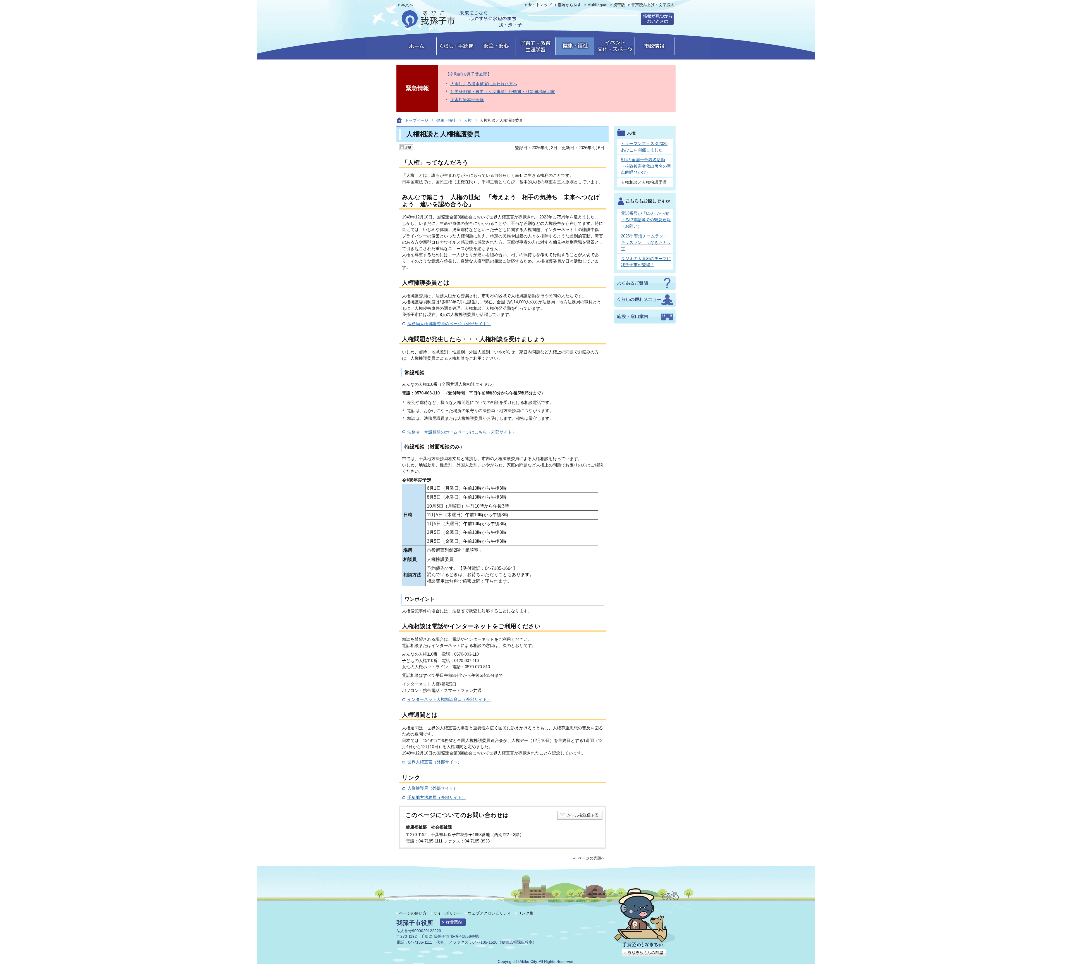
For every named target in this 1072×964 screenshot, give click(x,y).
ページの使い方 (413, 913)
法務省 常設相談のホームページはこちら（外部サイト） (461, 432)
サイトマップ (540, 5)
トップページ (416, 120)
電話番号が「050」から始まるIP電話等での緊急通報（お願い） (646, 219)
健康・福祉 (446, 120)
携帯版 (619, 5)
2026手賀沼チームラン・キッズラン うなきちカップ (646, 242)
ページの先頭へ (591, 858)
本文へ (407, 5)
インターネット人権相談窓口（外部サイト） (449, 699)
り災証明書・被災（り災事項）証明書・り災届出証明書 (502, 91)
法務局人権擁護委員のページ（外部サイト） (449, 323)
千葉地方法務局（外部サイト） (436, 797)
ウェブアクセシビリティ (489, 913)
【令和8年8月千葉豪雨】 (468, 74)
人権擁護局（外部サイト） (432, 788)
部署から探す (569, 5)
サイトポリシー (447, 913)
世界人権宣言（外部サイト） (434, 762)
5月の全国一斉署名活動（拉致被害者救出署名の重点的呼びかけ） (646, 166)
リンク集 (525, 913)
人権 (468, 120)
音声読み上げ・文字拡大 (652, 5)
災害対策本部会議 (467, 99)
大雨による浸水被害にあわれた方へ (483, 83)
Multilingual (597, 5)
